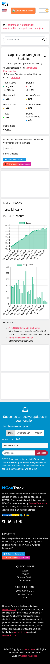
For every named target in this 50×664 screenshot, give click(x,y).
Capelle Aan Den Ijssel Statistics (24, 56)
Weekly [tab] (38, 433)
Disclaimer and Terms (30, 652)
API (25, 598)
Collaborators (25, 580)
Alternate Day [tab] (23, 433)
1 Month (19, 216)
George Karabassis (38, 503)
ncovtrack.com (9, 609)
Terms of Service (25, 577)
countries (13, 25)
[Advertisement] (25, 184)
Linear (15, 209)
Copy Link (9, 148)
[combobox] (25, 445)
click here (15, 77)
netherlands (26, 25)
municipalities (10, 28)
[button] (5, 10)
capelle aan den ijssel (32, 28)
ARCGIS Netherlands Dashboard (24, 328)
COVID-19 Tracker (25, 591)
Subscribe (41, 453)
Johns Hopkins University (21, 338)
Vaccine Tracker (25, 594)
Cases (17, 203)
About (25, 571)
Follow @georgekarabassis (18, 164)
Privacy (25, 574)
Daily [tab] (10, 433)
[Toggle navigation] (4, 16)
